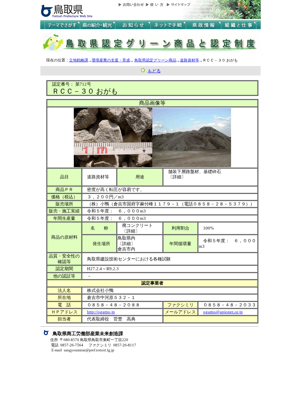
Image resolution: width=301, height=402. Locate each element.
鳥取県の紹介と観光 (97, 25)
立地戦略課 (78, 60)
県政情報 (203, 25)
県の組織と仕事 (238, 25)
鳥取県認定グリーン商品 (155, 60)
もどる (154, 71)
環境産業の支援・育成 (111, 60)
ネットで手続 (168, 25)
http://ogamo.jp (101, 311)
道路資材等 (189, 60)
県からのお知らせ (132, 25)
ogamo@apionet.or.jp (223, 311)
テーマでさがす (62, 25)
